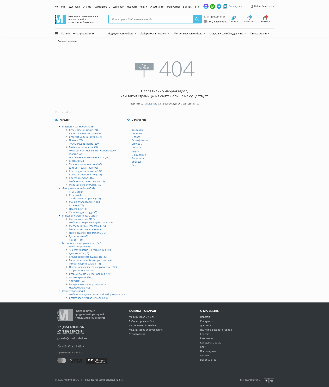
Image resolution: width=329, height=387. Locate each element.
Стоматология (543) (73, 291)
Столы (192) (76, 191)
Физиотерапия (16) (80, 277)
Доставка (74, 6)
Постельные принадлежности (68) (89, 157)
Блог (197, 6)
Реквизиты (173, 6)
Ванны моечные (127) (82, 219)
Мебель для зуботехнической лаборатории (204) (97, 294)
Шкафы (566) (76, 160)
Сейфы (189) (76, 239)
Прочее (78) (76, 140)
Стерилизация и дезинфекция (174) (90, 273)
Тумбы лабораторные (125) (85, 198)
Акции (143, 6)
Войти (257, 6)
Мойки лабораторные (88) (84, 202)
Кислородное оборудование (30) (88, 256)
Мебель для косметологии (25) (87, 181)
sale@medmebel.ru (215, 21)
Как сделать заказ (210, 342)
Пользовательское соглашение (101, 379)
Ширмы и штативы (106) (83, 167)
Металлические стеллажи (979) (87, 226)
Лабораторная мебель (142, 321)
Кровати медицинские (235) (85, 174)
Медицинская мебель (141, 316)
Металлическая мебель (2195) (80, 215)
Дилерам (118, 6)
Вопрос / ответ (208, 359)
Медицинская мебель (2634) (78, 126)
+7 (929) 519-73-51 (70, 331)
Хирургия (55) (77, 280)
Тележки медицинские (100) (85, 164)
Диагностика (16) (79, 253)
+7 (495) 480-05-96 (215, 17)
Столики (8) (75, 195)
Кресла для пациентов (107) (85, 171)
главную (152, 103)
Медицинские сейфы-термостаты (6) (90, 260)
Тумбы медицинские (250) (84, 143)
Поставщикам (208, 351)
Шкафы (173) (76, 205)
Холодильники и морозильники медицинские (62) (87, 285)
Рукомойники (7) (78, 236)
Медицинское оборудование (146, 329)
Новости (132, 6)
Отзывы (205, 355)
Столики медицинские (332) (85, 136)
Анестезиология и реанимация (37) (90, 249)
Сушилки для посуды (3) (83, 212)
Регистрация (268, 6)
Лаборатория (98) (79, 246)
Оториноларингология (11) (85, 263)
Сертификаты (102, 6)
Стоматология (137, 334)
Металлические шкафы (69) (85, 229)
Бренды (187, 6)
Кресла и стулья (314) (81, 178)
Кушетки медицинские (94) (85, 133)
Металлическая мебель (143, 325)
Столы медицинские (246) (84, 130)
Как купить (206, 321)
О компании (157, 6)
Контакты (60, 6)
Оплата (87, 6)
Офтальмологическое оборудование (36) (93, 267)
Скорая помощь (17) (81, 270)
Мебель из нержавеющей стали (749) (91, 222)
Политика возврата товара (216, 329)
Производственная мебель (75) (87, 232)
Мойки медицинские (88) (83, 147)
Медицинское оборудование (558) (82, 243)
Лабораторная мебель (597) (78, 188)
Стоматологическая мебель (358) (88, 297)
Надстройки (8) (78, 208)
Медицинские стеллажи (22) (85, 184)
